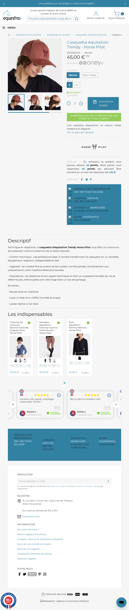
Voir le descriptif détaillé (80, 132)
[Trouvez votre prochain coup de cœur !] (76, 18)
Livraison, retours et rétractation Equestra (40, 539)
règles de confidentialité (60, 486)
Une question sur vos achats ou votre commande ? (67, 3)
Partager (83, 179)
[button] (125, 3)
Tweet (87, 179)
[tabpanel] (20, 349)
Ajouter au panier (105, 103)
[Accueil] (9, 34)
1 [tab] (64, 382)
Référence (73, 52)
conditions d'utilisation (84, 486)
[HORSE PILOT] (94, 146)
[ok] (108, 481)
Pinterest (92, 179)
